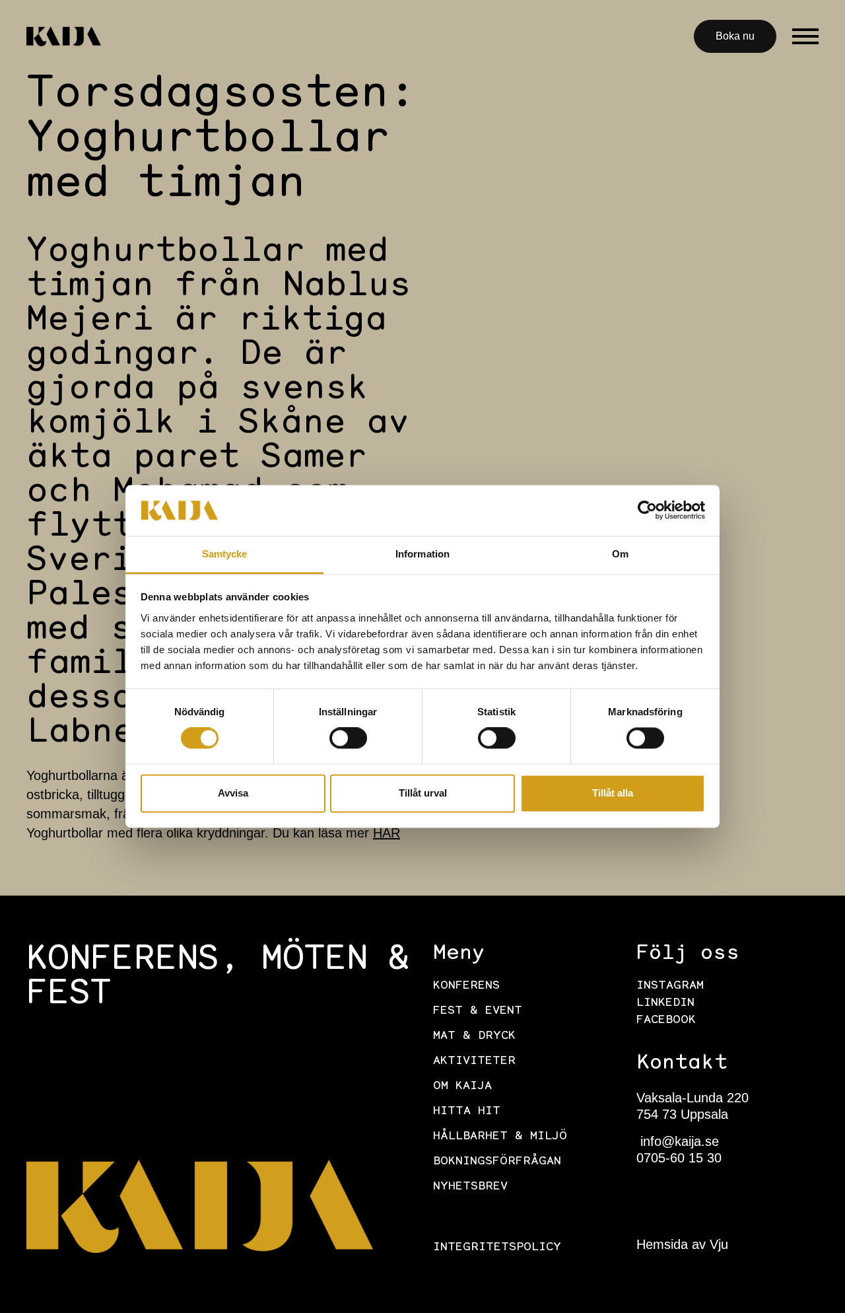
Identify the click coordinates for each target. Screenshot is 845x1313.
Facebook (666, 1020)
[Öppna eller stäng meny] (805, 36)
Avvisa (233, 792)
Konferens (466, 986)
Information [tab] (422, 553)
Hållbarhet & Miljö (500, 1137)
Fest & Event (477, 1011)
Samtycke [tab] (225, 553)
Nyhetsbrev (470, 1187)
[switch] (348, 738)
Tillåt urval (423, 792)
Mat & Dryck (474, 1036)
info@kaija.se (677, 1141)
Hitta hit (466, 1112)
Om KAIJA (462, 1086)
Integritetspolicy (497, 1247)
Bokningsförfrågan (497, 1162)
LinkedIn (665, 1003)
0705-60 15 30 (679, 1158)
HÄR (386, 833)
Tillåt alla (612, 792)
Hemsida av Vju (682, 1244)
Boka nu (735, 36)
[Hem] (63, 36)
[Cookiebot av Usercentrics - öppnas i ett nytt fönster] (647, 510)
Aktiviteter (474, 1061)
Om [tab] (620, 553)
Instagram (670, 986)
